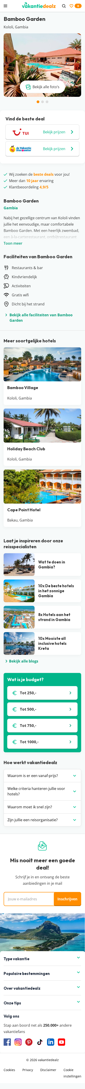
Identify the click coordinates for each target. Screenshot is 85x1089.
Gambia (11, 207)
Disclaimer (48, 1070)
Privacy (27, 1070)
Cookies (9, 1070)
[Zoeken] (64, 5)
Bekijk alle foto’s (46, 86)
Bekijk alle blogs (23, 661)
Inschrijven (67, 899)
